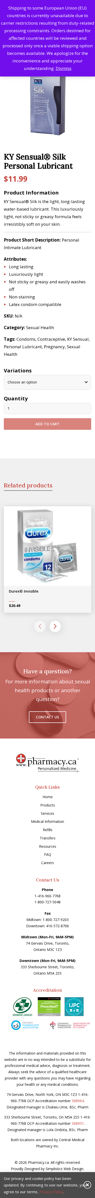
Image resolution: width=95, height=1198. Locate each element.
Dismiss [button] (63, 68)
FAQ (47, 854)
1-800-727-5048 (47, 902)
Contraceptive (51, 339)
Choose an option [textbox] (22, 382)
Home (48, 796)
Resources (47, 846)
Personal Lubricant (23, 347)
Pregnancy (54, 347)
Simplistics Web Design (64, 1168)
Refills (47, 829)
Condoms (25, 339)
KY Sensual (78, 339)
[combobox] (47, 382)
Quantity (16, 398)
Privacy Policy (51, 1191)
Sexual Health (40, 327)
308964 (78, 1100)
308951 (78, 1123)
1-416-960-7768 (47, 896)
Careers (47, 862)
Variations (18, 370)
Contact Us (47, 717)
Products (47, 805)
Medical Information (47, 821)
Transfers (47, 838)
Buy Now (51, 547)
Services (47, 813)
